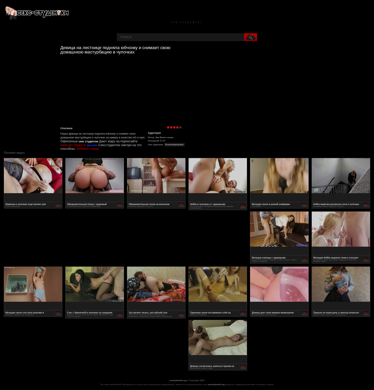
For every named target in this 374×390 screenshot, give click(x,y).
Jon (157, 137)
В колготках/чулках (174, 145)
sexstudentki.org (178, 380)
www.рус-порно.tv (73, 145)
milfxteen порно (88, 149)
